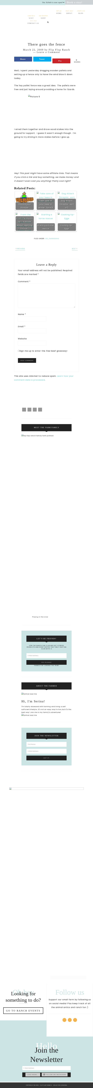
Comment (24, 281)
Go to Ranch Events (23, 1010)
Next (74, 249)
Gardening (54, 238)
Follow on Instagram (56, 1074)
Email (21, 326)
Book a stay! (74, 2)
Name (22, 314)
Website (22, 338)
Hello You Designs (60, 1085)
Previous (21, 249)
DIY (46, 238)
